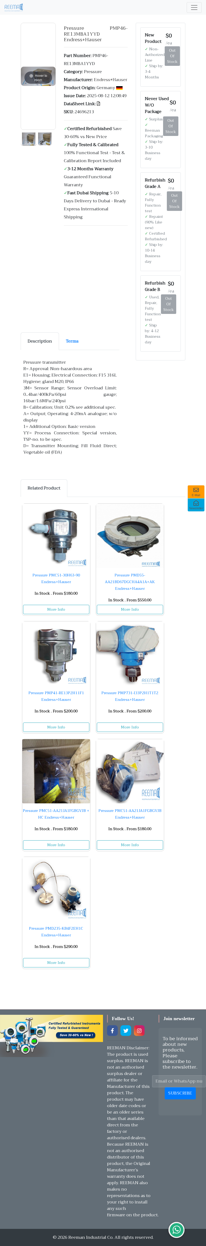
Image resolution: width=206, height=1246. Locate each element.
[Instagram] (139, 1030)
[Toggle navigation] (194, 7)
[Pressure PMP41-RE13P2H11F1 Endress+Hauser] (56, 653)
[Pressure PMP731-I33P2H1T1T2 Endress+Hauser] (130, 653)
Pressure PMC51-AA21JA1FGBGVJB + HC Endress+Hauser (56, 813)
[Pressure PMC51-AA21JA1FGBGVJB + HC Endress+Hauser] (56, 771)
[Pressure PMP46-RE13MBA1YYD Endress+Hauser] (29, 138)
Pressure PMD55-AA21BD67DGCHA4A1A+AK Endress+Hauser (130, 582)
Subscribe (180, 1093)
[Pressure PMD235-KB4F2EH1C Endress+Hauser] (56, 889)
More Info (56, 609)
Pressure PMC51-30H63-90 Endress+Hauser (56, 578)
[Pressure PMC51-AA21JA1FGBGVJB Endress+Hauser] (130, 771)
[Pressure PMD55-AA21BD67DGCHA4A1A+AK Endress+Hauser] (130, 536)
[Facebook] (112, 1030)
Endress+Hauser (110, 79)
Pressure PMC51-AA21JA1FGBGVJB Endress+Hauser (129, 813)
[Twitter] (125, 1030)
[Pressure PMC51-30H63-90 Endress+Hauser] (56, 536)
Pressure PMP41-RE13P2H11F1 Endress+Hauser (56, 696)
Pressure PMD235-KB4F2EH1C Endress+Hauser (56, 931)
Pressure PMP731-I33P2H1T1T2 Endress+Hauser (129, 696)
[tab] (40, 341)
